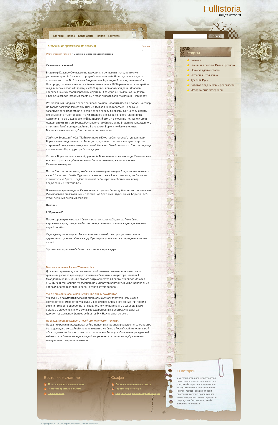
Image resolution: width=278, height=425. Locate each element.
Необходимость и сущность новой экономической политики (82, 320)
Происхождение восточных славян (66, 384)
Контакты (114, 35)
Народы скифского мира (128, 389)
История (146, 46)
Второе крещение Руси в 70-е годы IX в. (70, 267)
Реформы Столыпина (204, 75)
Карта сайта (86, 35)
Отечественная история (58, 54)
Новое (71, 35)
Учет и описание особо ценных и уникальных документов (81, 294)
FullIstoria (222, 8)
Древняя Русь (199, 80)
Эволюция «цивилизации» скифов (133, 384)
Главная (58, 35)
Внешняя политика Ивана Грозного (213, 65)
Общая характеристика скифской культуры (138, 393)
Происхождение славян (205, 70)
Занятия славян (56, 393)
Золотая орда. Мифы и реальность (212, 85)
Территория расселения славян (64, 389)
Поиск (101, 35)
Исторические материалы (207, 90)
